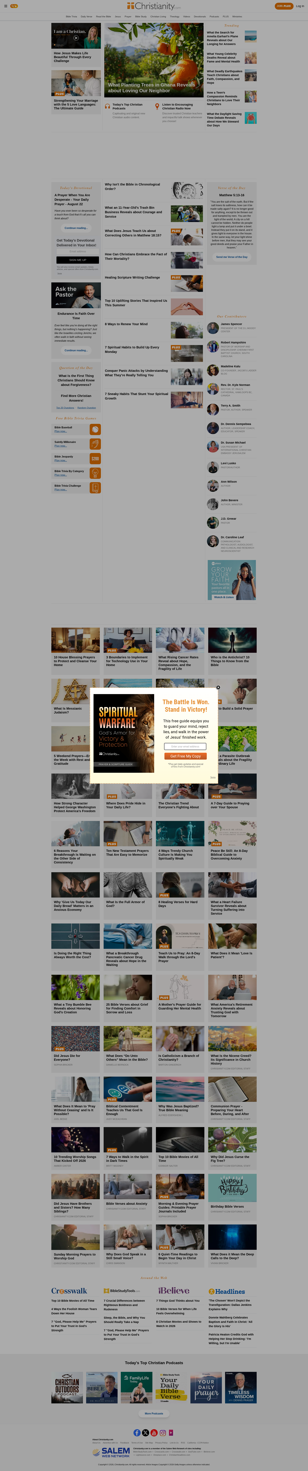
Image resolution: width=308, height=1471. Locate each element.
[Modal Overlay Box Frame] (154, 736)
